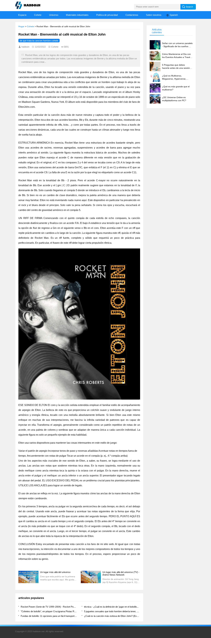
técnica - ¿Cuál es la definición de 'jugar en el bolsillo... (111, 606)
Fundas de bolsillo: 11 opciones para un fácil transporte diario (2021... (49, 616)
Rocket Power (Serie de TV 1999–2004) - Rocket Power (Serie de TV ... (49, 606)
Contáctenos (131, 15)
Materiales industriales (77, 15)
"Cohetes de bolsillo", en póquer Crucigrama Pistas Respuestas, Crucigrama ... (49, 611)
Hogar (21, 26)
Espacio (22, 15)
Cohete (37, 15)
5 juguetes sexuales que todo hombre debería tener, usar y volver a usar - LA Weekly (112, 611)
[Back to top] (208, 571)
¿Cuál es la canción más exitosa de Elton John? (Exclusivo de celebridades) (112, 616)
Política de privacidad (107, 15)
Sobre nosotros (153, 15)
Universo (53, 15)
